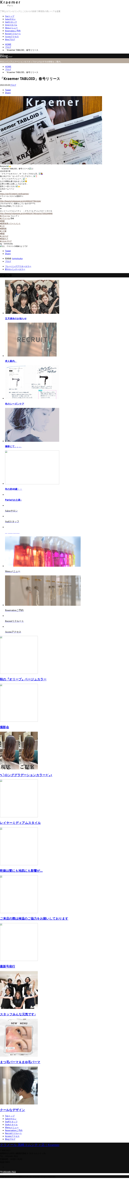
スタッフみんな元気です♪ (18, 1014)
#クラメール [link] (5, 216)
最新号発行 (7, 966)
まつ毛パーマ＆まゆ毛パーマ (20, 1062)
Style (11, 25)
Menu (11, 28)
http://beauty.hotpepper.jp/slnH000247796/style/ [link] (20, 201)
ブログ (13, 85)
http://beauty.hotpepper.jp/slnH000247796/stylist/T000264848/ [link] (26, 213)
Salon (10, 19)
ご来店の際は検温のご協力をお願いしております (34, 918)
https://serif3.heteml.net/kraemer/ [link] (14, 194)
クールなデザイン (12, 1110)
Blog (10, 39)
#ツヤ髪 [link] (3, 231)
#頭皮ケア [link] (4, 238)
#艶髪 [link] (2, 233)
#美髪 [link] (2, 221)
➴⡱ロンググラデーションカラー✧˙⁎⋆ (26, 775)
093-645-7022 (9, 1171)
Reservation (13, 31)
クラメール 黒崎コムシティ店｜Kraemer (29, 1145)
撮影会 (4, 727)
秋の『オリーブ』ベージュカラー (23, 679)
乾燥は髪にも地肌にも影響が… (21, 870)
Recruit (13, 34)
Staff (11, 22)
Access (12, 36)
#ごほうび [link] (4, 236)
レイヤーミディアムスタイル (20, 822)
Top (9, 16)
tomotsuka (17, 258)
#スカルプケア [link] (6, 241)
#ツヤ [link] (2, 226)
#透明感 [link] (3, 228)
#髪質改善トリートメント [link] (10, 223)
